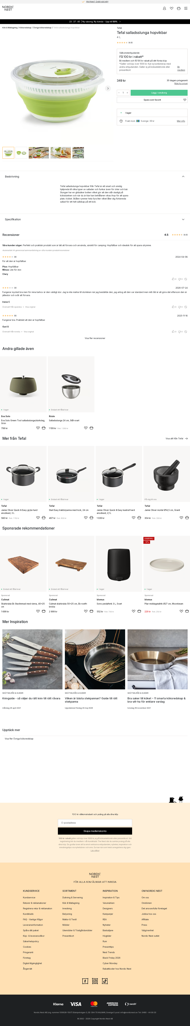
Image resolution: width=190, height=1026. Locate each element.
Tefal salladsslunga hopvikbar (66, 28)
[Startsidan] (8, 8)
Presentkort (68, 936)
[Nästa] (108, 88)
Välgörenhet (148, 930)
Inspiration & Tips (111, 897)
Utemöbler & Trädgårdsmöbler (77, 930)
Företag (27, 958)
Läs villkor (95, 850)
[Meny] (185, 8)
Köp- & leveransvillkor (34, 936)
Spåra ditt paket (31, 930)
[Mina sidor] (164, 8)
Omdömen (147, 903)
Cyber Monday (110, 963)
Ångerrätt (27, 968)
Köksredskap (25, 28)
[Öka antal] (127, 93)
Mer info (181, 121)
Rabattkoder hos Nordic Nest (117, 968)
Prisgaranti (28, 952)
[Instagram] (95, 980)
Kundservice (29, 897)
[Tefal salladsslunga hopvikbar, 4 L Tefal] (56, 87)
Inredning (67, 908)
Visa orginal (30, 307)
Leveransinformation (33, 925)
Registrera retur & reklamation (37, 908)
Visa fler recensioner (95, 338)
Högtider (107, 936)
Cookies (27, 947)
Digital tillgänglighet (32, 963)
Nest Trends (109, 952)
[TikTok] (105, 980)
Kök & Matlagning (10, 28)
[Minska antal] (119, 93)
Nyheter (107, 925)
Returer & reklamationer (34, 903)
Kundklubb (28, 914)
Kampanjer (108, 914)
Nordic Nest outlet (150, 936)
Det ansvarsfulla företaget (154, 908)
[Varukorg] (178, 8)
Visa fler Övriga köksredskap (19, 738)
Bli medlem (181, 68)
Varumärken (108, 903)
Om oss (145, 897)
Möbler (65, 925)
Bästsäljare (108, 930)
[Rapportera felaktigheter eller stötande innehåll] (186, 279)
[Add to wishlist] (38, 428)
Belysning (67, 914)
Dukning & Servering (72, 897)
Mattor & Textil (69, 919)
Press (144, 925)
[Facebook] (85, 980)
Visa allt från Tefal (174, 438)
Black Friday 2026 (111, 958)
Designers (108, 908)
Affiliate (145, 919)
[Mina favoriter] (171, 8)
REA (105, 919)
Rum (105, 941)
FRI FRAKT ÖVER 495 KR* (97, 2)
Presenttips (108, 947)
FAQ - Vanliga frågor (33, 919)
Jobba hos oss (149, 914)
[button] (125, 42)
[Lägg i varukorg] (43, 428)
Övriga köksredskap (42, 28)
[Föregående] (5, 88)
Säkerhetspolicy (31, 941)
